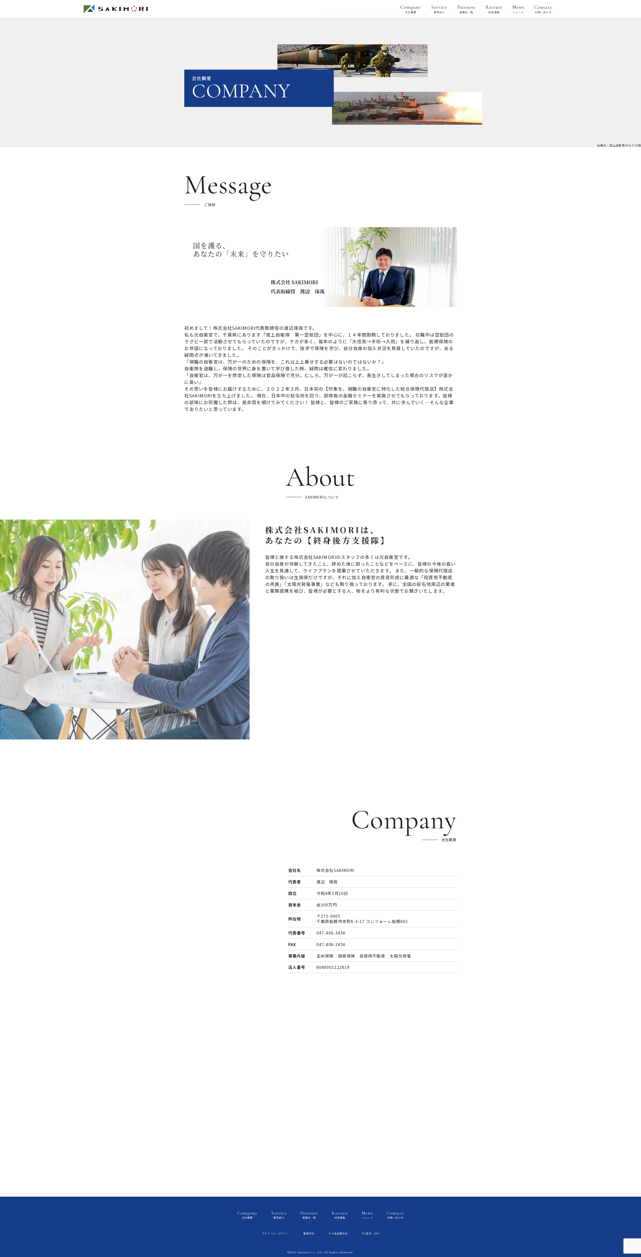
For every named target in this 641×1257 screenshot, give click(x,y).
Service (439, 9)
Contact (543, 9)
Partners (466, 9)
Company (410, 9)
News (518, 9)
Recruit (494, 9)
